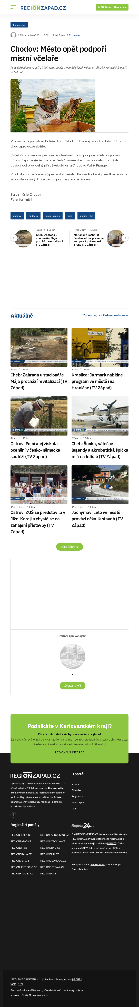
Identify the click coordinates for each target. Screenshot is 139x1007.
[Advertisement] (69, 279)
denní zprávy (39, 788)
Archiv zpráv (78, 802)
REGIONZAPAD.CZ (21, 841)
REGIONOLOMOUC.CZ (53, 860)
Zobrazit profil (72, 685)
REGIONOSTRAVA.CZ (52, 867)
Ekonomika (19, 24)
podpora (33, 216)
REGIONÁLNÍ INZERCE (69, 752)
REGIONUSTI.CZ (20, 860)
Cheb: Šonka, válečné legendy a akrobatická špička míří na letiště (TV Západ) (100, 450)
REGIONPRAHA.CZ (21, 854)
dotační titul (86, 216)
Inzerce (76, 784)
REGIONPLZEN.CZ (21, 835)
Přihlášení (77, 790)
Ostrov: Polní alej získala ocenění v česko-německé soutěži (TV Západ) (35, 450)
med (70, 216)
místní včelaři (53, 216)
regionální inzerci (49, 801)
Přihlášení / (107, 7)
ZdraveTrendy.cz (80, 869)
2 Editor (22, 35)
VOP (13, 984)
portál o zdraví (97, 864)
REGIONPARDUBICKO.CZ (54, 835)
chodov (17, 216)
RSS (74, 808)
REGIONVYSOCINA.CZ (53, 841)
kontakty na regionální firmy (40, 792)
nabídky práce (23, 797)
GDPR (77, 979)
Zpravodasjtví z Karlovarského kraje (105, 315)
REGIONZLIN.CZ (49, 854)
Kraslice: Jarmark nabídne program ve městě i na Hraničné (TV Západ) (97, 381)
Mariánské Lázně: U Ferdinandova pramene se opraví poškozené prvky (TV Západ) (89, 239)
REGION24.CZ (48, 873)
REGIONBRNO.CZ (50, 847)
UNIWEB (111, 843)
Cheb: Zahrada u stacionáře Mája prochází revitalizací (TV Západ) (49, 239)
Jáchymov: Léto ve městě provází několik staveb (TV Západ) (97, 518)
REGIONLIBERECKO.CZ (24, 867)
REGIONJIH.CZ (19, 847)
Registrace (120, 7)
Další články (68, 546)
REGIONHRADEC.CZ (22, 873)
